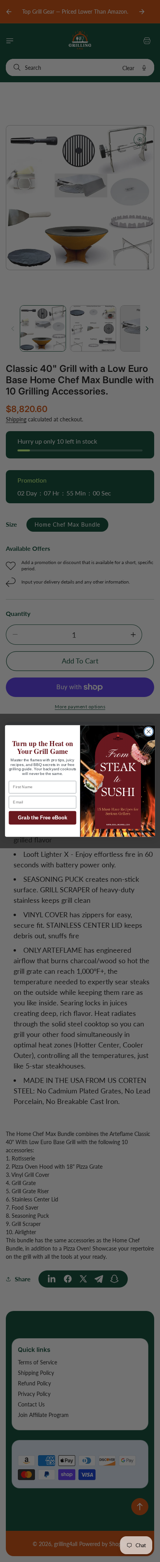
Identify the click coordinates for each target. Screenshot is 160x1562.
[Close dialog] (148, 731)
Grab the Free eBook (42, 818)
